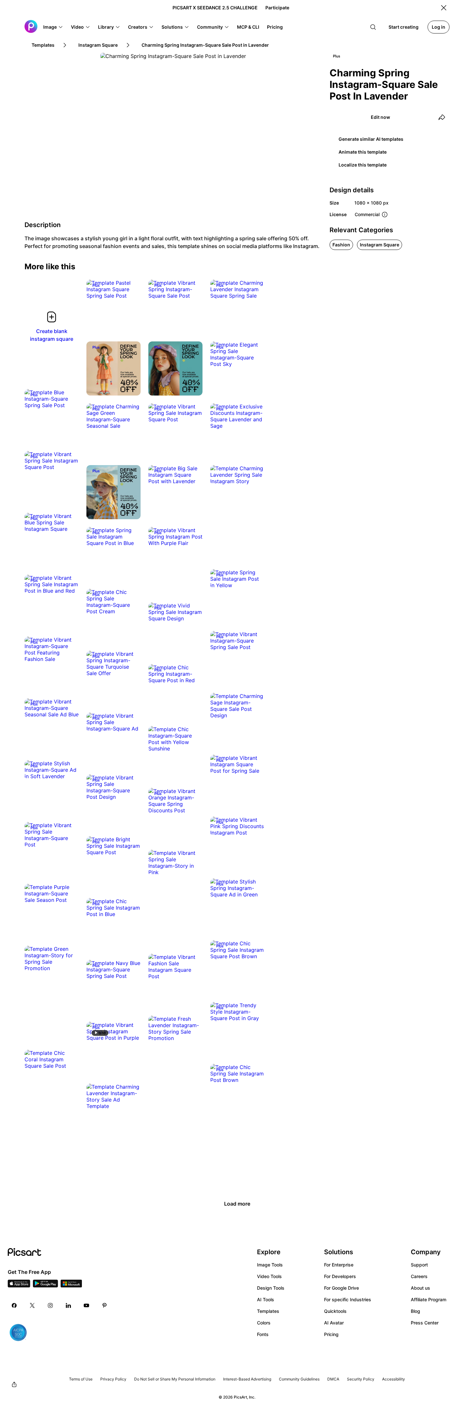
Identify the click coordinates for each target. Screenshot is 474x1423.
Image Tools (270, 1264)
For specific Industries (347, 1299)
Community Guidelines (299, 1379)
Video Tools (269, 1276)
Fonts (263, 1334)
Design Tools (270, 1288)
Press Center (425, 1322)
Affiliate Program (428, 1299)
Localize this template (363, 164)
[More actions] (131, 289)
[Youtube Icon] (86, 1305)
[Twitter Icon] (32, 1305)
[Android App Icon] (45, 1285)
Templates (268, 1311)
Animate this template (363, 152)
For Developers (340, 1276)
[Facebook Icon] (14, 1305)
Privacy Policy (113, 1379)
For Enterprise (338, 1264)
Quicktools (335, 1311)
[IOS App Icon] (19, 1285)
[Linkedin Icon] (68, 1305)
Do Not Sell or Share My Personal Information (174, 1379)
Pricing (331, 1334)
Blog (415, 1311)
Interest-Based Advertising (247, 1379)
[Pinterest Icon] (104, 1305)
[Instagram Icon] (50, 1305)
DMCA (333, 1379)
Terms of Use (81, 1379)
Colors (264, 1322)
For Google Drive (341, 1288)
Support (419, 1264)
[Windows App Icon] (71, 1285)
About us (420, 1288)
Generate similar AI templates (371, 139)
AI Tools (265, 1299)
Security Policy (360, 1379)
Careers (419, 1276)
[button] (53, 27)
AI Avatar (334, 1322)
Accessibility (393, 1379)
